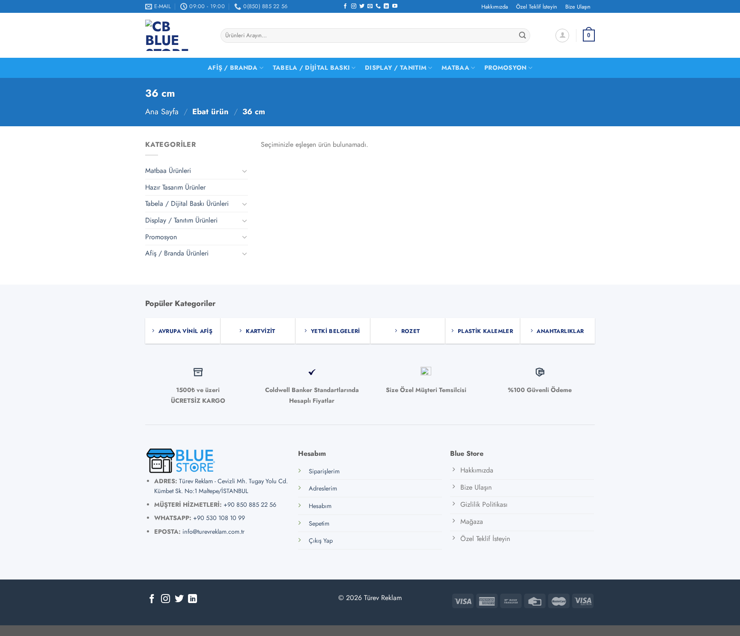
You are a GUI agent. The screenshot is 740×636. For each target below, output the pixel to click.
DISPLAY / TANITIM (396, 67)
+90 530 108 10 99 (219, 518)
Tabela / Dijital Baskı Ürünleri (187, 203)
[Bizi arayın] (378, 6)
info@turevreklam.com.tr (213, 531)
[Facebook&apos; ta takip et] (345, 6)
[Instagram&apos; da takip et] (353, 6)
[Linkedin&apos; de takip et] (386, 6)
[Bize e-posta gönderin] (370, 6)
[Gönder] (522, 35)
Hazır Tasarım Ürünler (175, 187)
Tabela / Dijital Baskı (311, 67)
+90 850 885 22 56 (250, 504)
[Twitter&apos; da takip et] (361, 6)
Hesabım (320, 506)
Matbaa (455, 67)
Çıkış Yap (321, 540)
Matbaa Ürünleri (168, 170)
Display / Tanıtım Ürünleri (181, 220)
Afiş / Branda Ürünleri (177, 253)
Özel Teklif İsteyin (536, 7)
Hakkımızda (494, 7)
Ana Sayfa (162, 111)
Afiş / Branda (233, 67)
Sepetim (319, 523)
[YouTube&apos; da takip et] (394, 6)
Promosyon (505, 67)
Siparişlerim (324, 471)
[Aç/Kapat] (244, 171)
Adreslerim (323, 488)
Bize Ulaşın (578, 7)
